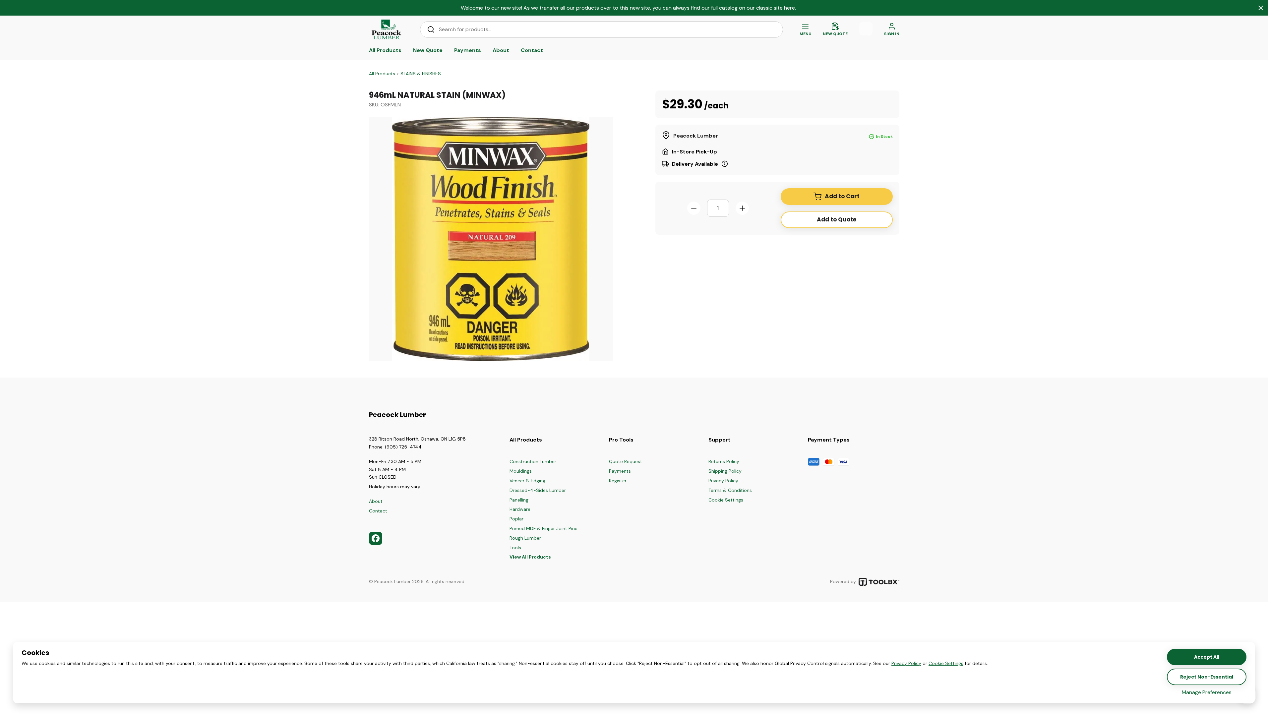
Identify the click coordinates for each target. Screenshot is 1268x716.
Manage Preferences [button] (1207, 692)
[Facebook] (375, 538)
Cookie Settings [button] (946, 663)
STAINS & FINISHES (420, 74)
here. (790, 7)
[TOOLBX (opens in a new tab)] (879, 582)
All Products (382, 74)
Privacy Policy (906, 663)
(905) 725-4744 (403, 447)
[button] (730, 500)
